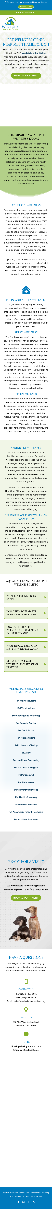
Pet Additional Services (26, 819)
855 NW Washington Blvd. (26, 1022)
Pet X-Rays (26, 753)
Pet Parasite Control (26, 723)
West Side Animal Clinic (34, 53)
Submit (8, 1128)
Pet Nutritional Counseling (26, 760)
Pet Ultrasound (26, 775)
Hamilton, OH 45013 (26, 1025)
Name (6, 1057)
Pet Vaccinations (26, 708)
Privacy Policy (15, 1196)
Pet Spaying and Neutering (26, 716)
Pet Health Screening (26, 797)
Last (28, 1065)
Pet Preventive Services (26, 790)
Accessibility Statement (32, 1196)
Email (6, 1070)
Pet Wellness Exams (26, 701)
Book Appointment (26, 13)
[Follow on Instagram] (23, 1202)
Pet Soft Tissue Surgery (26, 767)
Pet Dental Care (26, 730)
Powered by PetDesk (39, 1193)
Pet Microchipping (26, 738)
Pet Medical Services (26, 804)
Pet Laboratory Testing (26, 745)
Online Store (26, 7)
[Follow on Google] (34, 1202)
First (4, 1065)
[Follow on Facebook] (18, 1202)
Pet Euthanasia (26, 782)
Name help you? (10, 1091)
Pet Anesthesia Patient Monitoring (26, 812)
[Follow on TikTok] (29, 1202)
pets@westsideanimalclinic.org (29, 1001)
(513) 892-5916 (29, 994)
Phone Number (10, 1081)
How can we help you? (13, 1101)
